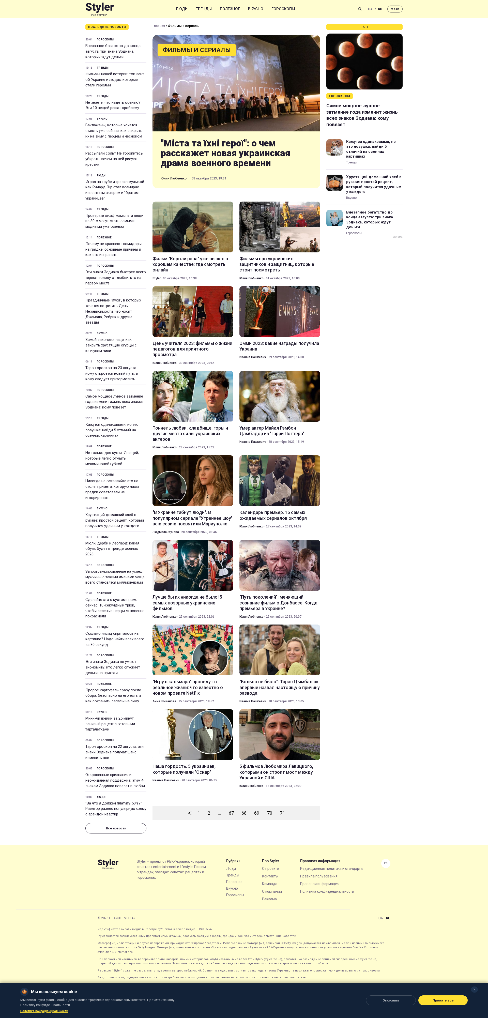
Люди (182, 9)
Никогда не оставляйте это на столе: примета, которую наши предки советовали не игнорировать (112, 489)
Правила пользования (319, 876)
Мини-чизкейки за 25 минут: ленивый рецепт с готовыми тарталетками (110, 724)
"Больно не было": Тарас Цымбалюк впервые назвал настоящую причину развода (279, 687)
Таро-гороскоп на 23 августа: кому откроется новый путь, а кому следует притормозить (111, 373)
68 (244, 813)
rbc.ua (395, 9)
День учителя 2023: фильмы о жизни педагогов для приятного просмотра (192, 349)
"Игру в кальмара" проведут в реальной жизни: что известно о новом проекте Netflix (187, 687)
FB (386, 863)
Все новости (116, 828)
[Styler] (99, 9)
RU (380, 9)
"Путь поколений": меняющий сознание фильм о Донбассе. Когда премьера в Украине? (278, 602)
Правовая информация (319, 884)
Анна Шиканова (164, 701)
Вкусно (255, 9)
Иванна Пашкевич (252, 357)
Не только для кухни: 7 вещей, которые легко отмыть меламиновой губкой (112, 458)
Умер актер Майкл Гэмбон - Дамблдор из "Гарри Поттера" (271, 430)
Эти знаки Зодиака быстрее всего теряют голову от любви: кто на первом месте (115, 277)
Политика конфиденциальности (327, 891)
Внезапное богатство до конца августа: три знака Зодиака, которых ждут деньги (113, 51)
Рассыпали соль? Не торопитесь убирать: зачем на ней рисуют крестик (114, 159)
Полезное (230, 9)
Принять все (443, 1000)
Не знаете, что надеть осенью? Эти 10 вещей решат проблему (113, 105)
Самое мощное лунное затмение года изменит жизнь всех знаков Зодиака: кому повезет (114, 402)
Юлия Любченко (174, 178)
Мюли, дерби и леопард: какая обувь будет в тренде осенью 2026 (112, 549)
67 (231, 813)
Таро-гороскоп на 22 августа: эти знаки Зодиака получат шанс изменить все (114, 752)
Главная (158, 26)
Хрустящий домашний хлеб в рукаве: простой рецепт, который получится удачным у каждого (114, 520)
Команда (269, 884)
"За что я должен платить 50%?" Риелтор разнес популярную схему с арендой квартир (115, 809)
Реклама (269, 899)
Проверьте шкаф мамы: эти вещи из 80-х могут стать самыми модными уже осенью (114, 221)
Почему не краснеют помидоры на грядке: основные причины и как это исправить (113, 249)
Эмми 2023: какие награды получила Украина (279, 346)
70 (269, 813)
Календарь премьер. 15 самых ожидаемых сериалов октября (273, 515)
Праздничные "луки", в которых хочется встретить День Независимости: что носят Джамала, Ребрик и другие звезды (113, 311)
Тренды (204, 9)
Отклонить (391, 1000)
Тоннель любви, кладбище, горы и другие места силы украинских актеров (190, 433)
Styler (156, 278)
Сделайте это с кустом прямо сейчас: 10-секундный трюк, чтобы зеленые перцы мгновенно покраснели (115, 607)
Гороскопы (283, 9)
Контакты (270, 876)
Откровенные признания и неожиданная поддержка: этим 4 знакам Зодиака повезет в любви (115, 780)
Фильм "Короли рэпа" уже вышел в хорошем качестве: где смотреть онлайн (190, 264)
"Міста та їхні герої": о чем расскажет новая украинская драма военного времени (225, 153)
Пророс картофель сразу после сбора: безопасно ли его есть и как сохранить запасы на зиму (113, 696)
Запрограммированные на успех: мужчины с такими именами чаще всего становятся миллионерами (115, 577)
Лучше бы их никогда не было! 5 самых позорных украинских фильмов (187, 602)
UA (370, 9)
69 (256, 813)
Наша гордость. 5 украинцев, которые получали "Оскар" (184, 769)
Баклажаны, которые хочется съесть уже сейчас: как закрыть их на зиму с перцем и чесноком (113, 131)
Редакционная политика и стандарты (331, 869)
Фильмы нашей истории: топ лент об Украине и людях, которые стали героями (114, 79)
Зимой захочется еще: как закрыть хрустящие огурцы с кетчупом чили (111, 345)
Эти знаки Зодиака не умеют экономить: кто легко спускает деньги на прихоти (112, 667)
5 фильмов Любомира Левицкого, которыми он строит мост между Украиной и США (276, 772)
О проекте (270, 869)
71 (282, 813)
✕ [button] (474, 989)
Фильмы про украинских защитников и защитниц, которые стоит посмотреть (276, 264)
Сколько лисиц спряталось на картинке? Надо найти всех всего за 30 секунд (114, 639)
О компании (272, 891)
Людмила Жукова (165, 532)
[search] (360, 9)
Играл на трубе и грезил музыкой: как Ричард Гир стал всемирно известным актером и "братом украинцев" (115, 190)
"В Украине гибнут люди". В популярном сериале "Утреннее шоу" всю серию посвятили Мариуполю (192, 518)
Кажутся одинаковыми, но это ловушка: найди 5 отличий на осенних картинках (112, 430)
